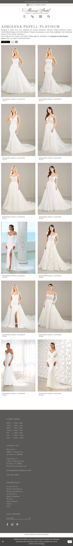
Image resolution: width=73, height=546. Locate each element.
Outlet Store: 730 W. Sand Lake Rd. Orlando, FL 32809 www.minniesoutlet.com (17, 462)
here (42, 544)
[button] (24, 16)
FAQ (8, 506)
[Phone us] (32, 16)
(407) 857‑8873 (13, 475)
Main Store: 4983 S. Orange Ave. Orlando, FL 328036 (15, 452)
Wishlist (10, 499)
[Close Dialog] (3, 541)
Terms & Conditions (14, 489)
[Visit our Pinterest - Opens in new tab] (17, 524)
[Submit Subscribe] (29, 518)
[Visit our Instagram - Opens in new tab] (12, 524)
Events (9, 504)
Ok (70, 541)
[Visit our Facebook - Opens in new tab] (7, 524)
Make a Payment (13, 496)
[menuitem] (24, 16)
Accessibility (12, 494)
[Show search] (49, 16)
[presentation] (18, 71)
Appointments (12, 501)
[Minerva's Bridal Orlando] (36, 11)
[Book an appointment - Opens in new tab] (40, 16)
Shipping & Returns (14, 491)
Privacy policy (12, 486)
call (35, 36)
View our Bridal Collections (36, 1)
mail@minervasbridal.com (19, 470)
